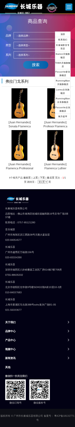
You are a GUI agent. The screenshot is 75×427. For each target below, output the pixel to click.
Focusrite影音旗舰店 (62, 74)
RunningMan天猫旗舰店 (63, 83)
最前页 (27, 177)
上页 (35, 177)
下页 (42, 177)
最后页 (50, 177)
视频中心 (10, 349)
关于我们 (10, 322)
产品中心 (10, 340)
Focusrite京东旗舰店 (62, 109)
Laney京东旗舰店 (63, 91)
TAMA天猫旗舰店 (62, 65)
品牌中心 (10, 331)
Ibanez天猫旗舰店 (63, 56)
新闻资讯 (10, 358)
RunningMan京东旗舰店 (63, 100)
